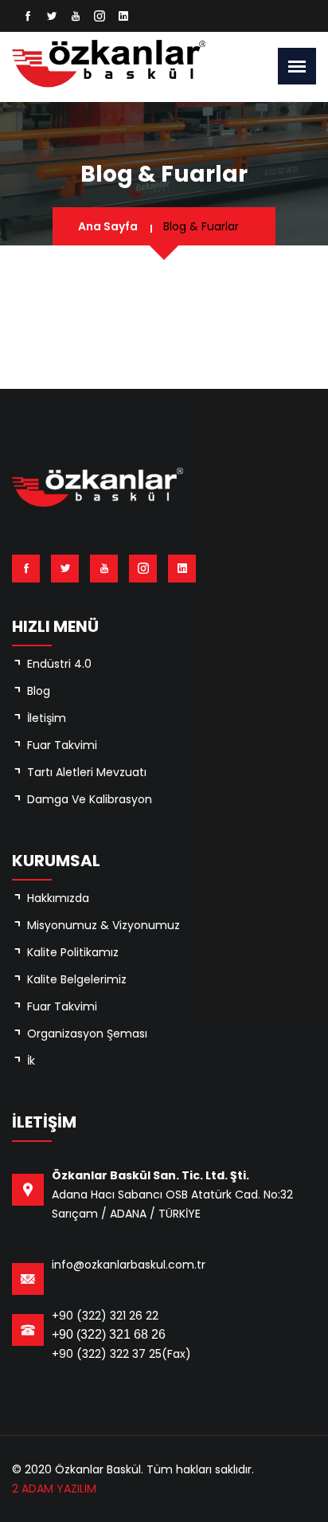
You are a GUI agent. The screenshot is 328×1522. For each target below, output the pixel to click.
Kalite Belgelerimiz (77, 979)
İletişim (46, 718)
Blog (38, 691)
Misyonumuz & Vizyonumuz (103, 925)
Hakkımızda (58, 898)
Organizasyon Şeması (87, 1033)
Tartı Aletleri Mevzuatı (86, 772)
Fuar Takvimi (62, 745)
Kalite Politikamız (73, 952)
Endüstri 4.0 (59, 664)
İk (31, 1061)
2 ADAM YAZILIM (54, 1489)
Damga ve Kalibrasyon (89, 799)
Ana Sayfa (108, 226)
